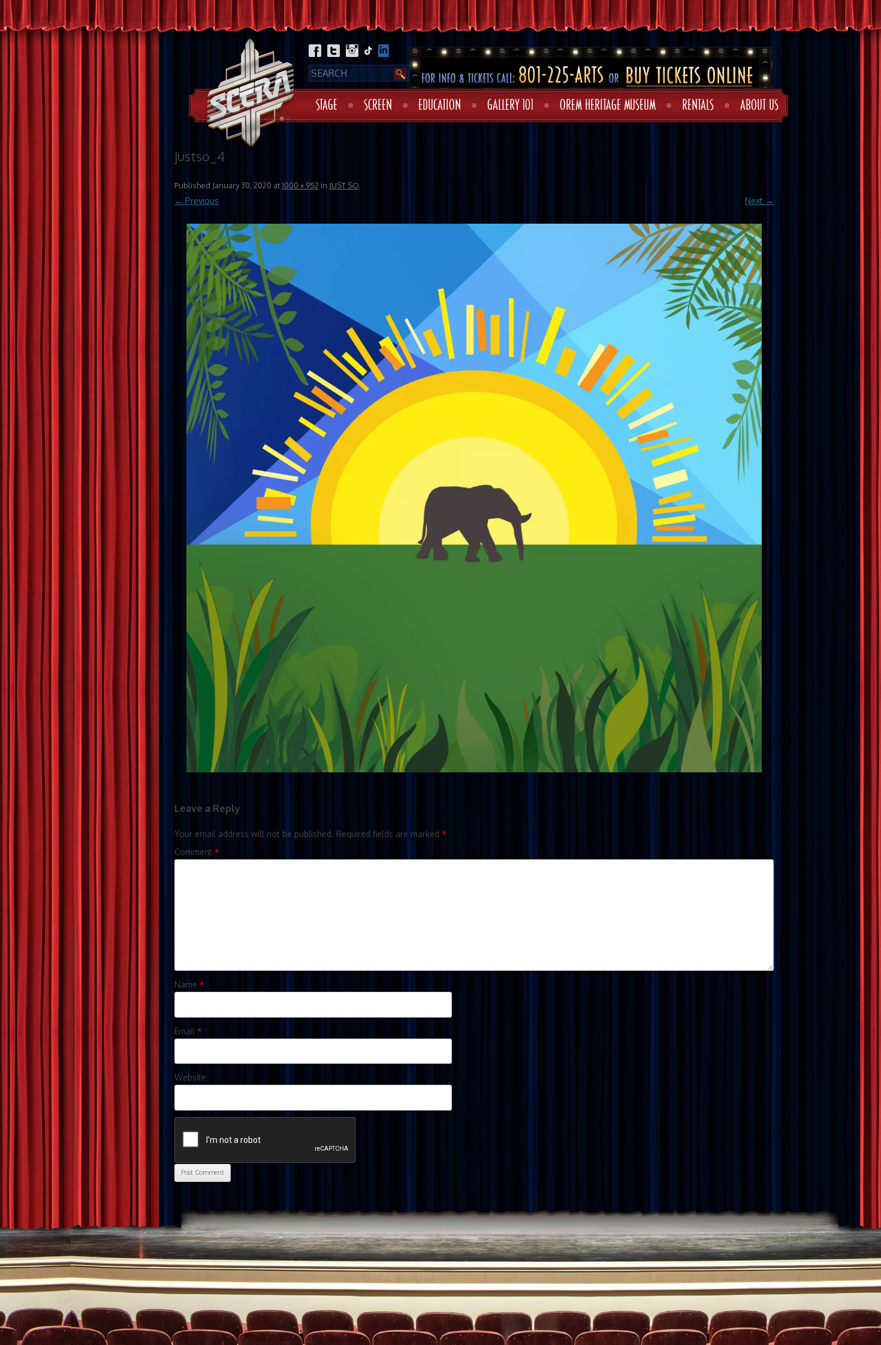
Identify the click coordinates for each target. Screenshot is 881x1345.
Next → (759, 200)
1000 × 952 (300, 185)
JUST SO (344, 185)
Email (188, 1031)
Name (189, 984)
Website (190, 1077)
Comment (196, 852)
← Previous (196, 200)
